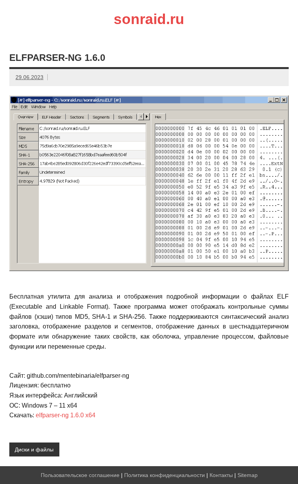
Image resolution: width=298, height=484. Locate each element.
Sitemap (247, 475)
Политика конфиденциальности (164, 475)
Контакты (221, 475)
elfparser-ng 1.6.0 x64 (65, 415)
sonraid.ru (149, 19)
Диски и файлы (34, 449)
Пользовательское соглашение (80, 475)
